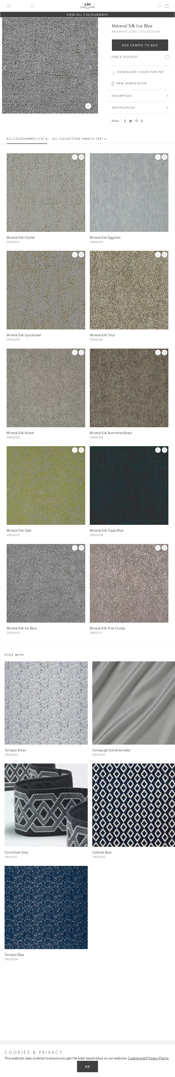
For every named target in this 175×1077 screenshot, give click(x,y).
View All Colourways (87, 15)
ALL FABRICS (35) (78, 139)
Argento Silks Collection (136, 32)
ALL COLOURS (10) (26, 139)
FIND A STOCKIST (125, 57)
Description (122, 96)
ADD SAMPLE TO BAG (140, 45)
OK (87, 1067)
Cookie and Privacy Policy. (148, 1058)
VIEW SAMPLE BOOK (131, 83)
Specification (123, 108)
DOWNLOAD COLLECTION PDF (140, 72)
